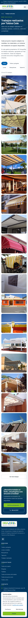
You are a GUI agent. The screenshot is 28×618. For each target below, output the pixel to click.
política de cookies (18, 605)
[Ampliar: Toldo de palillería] (14, 343)
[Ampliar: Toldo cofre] (14, 224)
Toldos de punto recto (7, 577)
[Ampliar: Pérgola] (14, 382)
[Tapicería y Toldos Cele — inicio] (7, 7)
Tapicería (22, 67)
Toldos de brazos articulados (9, 574)
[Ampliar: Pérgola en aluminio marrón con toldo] (14, 442)
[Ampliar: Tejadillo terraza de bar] (14, 323)
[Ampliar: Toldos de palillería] (14, 124)
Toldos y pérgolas (14, 63)
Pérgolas (3, 569)
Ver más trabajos (14, 476)
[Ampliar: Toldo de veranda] (14, 164)
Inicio (2, 13)
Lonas (4, 67)
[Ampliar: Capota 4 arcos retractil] (14, 243)
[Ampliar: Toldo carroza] (14, 263)
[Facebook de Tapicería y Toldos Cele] (2, 539)
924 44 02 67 (15, 510)
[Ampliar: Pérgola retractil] (14, 85)
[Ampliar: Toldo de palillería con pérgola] (14, 144)
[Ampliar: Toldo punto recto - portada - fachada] (14, 204)
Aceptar (14, 613)
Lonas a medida (5, 550)
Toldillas (3, 571)
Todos (4, 63)
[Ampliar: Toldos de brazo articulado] (14, 184)
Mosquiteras (13, 67)
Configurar (8, 609)
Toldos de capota (5, 566)
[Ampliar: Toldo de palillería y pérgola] (14, 422)
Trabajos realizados (6, 558)
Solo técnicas (19, 609)
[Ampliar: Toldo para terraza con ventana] (14, 303)
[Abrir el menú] (25, 7)
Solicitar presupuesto (13, 505)
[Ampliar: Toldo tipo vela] (14, 104)
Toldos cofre (4, 580)
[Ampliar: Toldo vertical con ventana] (14, 283)
